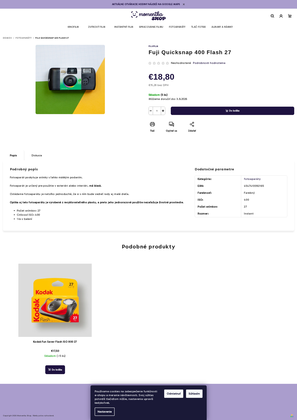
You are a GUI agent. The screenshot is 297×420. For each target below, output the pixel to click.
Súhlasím (194, 393)
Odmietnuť (174, 393)
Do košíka (234, 110)
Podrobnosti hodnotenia (209, 63)
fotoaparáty (252, 179)
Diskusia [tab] (37, 155)
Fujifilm (153, 46)
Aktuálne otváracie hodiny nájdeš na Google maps (146, 4)
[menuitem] (73, 27)
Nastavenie (105, 411)
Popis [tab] (13, 155)
